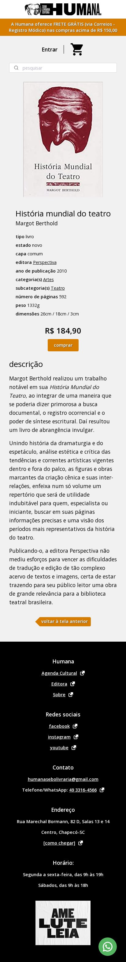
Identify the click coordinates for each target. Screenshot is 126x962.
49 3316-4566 (83, 790)
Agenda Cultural (59, 673)
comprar (63, 345)
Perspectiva (45, 262)
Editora (59, 684)
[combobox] (63, 68)
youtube (59, 747)
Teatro (58, 288)
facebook (59, 726)
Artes (48, 279)
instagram (59, 737)
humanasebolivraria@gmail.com (63, 779)
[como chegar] (59, 843)
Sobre (59, 694)
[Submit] (16, 67)
